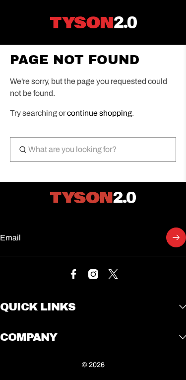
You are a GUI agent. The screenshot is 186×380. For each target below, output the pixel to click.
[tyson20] (93, 22)
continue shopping (99, 113)
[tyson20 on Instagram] (93, 276)
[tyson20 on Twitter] (113, 276)
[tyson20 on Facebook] (73, 276)
